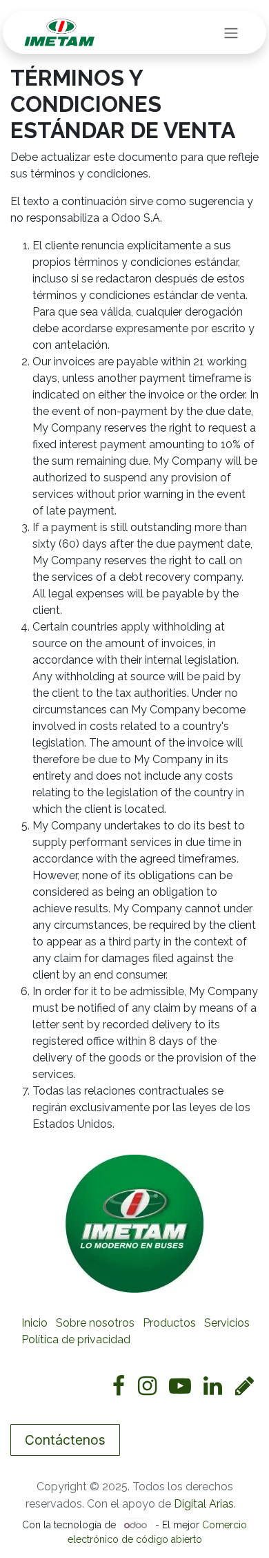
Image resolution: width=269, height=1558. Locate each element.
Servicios (227, 1322)
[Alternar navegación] (231, 32)
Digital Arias (204, 1503)
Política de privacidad (75, 1339)
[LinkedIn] (213, 1386)
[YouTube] (180, 1386)
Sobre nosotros (95, 1322)
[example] (244, 1386)
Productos (169, 1322)
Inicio (34, 1322)
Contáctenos (65, 1440)
